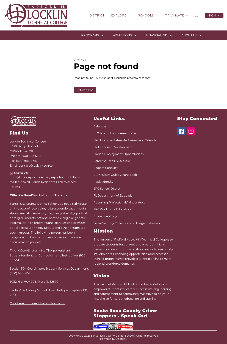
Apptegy (121, 338)
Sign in (214, 15)
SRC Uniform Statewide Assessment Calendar (125, 140)
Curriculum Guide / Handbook (115, 175)
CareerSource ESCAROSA (111, 161)
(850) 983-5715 (26, 161)
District (97, 15)
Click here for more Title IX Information (37, 303)
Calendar (99, 126)
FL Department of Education (113, 195)
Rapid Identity (103, 181)
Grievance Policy (105, 216)
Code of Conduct (105, 168)
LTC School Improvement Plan (115, 133)
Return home (84, 90)
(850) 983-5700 (32, 156)
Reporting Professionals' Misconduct (119, 202)
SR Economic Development (113, 147)
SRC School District (106, 188)
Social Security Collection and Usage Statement (127, 223)
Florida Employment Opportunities (118, 154)
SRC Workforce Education (112, 209)
